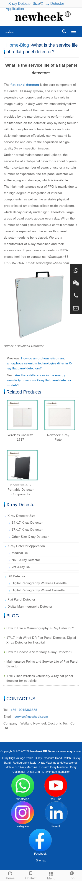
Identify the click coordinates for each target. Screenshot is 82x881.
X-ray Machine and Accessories (57, 762)
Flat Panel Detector (21, 599)
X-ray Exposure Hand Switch (53, 758)
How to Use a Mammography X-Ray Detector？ (40, 628)
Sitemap (41, 860)
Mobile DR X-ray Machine (21, 767)
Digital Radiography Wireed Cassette (38, 590)
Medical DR (20, 553)
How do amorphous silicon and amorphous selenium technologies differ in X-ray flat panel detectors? (39, 363)
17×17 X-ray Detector (27, 529)
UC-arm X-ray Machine (53, 767)
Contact (30, 878)
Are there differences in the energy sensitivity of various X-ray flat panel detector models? (39, 380)
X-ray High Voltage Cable (17, 758)
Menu (51, 878)
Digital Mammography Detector (30, 606)
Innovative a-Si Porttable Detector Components (21, 489)
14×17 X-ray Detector (27, 522)
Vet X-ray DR (21, 567)
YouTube (56, 799)
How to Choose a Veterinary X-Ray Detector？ (39, 652)
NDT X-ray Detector (26, 560)
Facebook (40, 853)
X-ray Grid (33, 771)
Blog (24, 45)
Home (12, 45)
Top (71, 878)
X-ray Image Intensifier (56, 771)
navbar (9, 31)
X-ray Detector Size (24, 3)
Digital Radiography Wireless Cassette (39, 583)
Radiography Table (24, 762)
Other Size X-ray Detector (30, 536)
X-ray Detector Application (26, 546)
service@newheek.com (31, 716)
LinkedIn (56, 826)
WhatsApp (22, 799)
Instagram (22, 826)
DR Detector (16, 576)
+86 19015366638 (24, 710)
